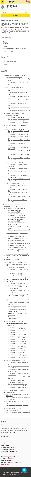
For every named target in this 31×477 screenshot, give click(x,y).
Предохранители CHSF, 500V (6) (17, 348)
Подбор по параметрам (9, 61)
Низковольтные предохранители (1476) (14, 75)
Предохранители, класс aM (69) (16, 117)
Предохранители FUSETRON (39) (15, 162)
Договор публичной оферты (8, 449)
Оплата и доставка (8, 51)
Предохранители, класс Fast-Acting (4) (18, 119)
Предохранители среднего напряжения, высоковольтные (15, 428)
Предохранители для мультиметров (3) (18, 122)
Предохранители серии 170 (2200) (15, 360)
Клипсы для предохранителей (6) (15, 259)
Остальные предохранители (8, 432)
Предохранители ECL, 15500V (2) (17, 356)
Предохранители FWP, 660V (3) (16, 345)
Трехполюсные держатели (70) (16, 217)
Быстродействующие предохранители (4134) (15, 262)
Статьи (5, 46)
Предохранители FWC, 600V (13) (17, 338)
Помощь (5, 64)
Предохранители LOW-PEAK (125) (15, 183)
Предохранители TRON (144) (14, 77)
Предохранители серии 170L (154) (17, 384)
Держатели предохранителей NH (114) (19, 243)
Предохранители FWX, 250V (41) (17, 354)
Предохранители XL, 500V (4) (16, 336)
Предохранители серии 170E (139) (17, 380)
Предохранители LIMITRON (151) (15, 129)
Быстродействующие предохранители (10, 426)
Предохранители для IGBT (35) (14, 321)
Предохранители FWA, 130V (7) (16, 330)
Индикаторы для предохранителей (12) (17, 254)
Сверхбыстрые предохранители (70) (18, 267)
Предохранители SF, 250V (15, 332)
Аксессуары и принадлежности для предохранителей (14, 430)
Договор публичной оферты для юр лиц (14, 48)
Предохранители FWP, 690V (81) (17, 347)
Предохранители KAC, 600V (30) (17, 357)
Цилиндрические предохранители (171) (17, 278)
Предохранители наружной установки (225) (18, 412)
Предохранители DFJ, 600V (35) (16, 352)
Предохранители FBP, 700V (15, 327)
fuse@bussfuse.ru (10, 8)
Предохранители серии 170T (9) (17, 387)
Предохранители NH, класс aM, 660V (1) (19, 110)
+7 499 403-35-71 (11, 6)
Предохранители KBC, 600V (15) (17, 329)
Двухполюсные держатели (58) (16, 215)
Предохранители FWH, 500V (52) (17, 341)
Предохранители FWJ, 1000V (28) (17, 343)
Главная (5, 42)
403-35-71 (10, 458)
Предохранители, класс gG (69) (16, 120)
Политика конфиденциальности (9, 451)
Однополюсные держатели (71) (17, 213)
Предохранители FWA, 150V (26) (17, 334)
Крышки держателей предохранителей (19, 230)
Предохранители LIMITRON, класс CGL (18, 134)
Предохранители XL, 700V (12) (16, 339)
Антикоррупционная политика (8, 447)
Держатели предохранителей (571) (15, 208)
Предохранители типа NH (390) (14, 87)
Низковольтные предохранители (9, 425)
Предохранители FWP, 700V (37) (17, 350)
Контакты (5, 43)
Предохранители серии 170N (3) (17, 385)
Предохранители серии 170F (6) (17, 382)
